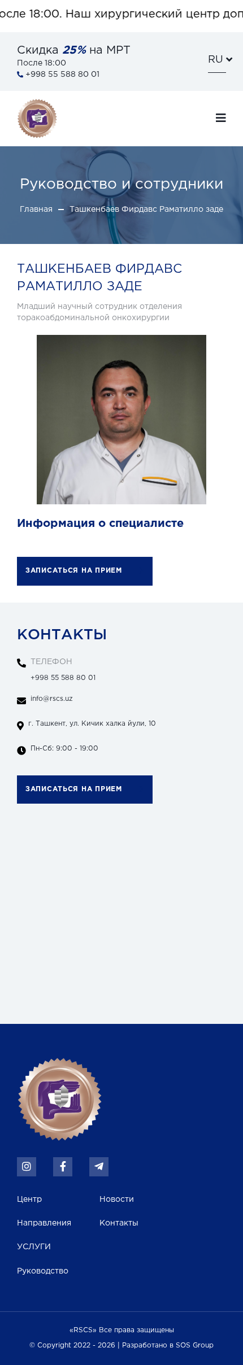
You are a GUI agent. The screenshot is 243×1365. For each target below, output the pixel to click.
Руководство (42, 1271)
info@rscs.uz (52, 699)
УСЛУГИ (34, 1247)
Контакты (118, 1223)
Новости (116, 1199)
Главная (36, 209)
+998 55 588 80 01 (63, 669)
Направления (44, 1223)
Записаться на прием (73, 571)
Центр (29, 1199)
